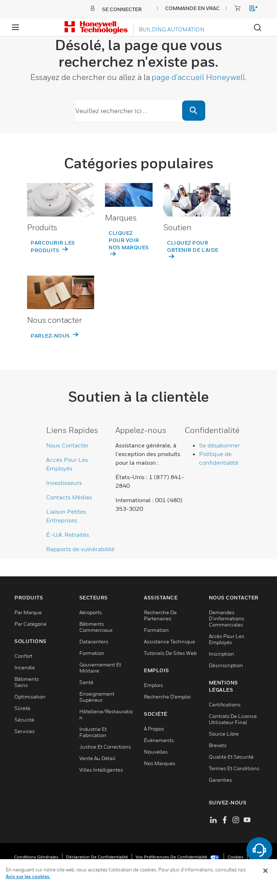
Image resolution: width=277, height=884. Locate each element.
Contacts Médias (69, 497)
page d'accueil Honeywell (198, 77)
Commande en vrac (192, 8)
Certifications (225, 704)
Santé (86, 682)
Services (24, 731)
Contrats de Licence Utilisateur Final (233, 719)
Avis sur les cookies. (28, 876)
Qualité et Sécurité (231, 757)
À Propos (154, 728)
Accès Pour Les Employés (226, 639)
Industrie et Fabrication (93, 732)
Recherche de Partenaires (160, 615)
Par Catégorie (30, 624)
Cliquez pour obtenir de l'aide (193, 246)
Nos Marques (159, 763)
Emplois (153, 685)
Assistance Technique (169, 641)
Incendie (24, 667)
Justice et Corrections (105, 747)
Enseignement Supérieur (96, 697)
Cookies (235, 857)
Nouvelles (156, 752)
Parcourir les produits (53, 246)
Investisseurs (64, 482)
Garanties (220, 780)
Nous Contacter (67, 445)
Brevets (218, 745)
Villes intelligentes (101, 770)
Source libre (224, 734)
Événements (159, 740)
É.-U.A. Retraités (67, 534)
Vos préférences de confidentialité (172, 857)
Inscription (221, 654)
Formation (91, 653)
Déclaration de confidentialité (97, 857)
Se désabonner (219, 445)
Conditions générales (36, 857)
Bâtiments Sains (26, 682)
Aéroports (90, 612)
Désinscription (226, 665)
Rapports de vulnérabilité (80, 549)
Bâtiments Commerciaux (96, 627)
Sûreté (22, 708)
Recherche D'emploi (167, 696)
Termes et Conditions (234, 768)
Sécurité (24, 719)
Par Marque (28, 612)
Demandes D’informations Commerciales (226, 618)
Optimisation (29, 696)
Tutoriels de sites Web (170, 653)
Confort (23, 656)
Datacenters (93, 641)
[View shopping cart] (250, 9)
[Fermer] (265, 871)
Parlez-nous (51, 335)
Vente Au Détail (97, 758)
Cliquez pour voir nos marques (129, 240)
